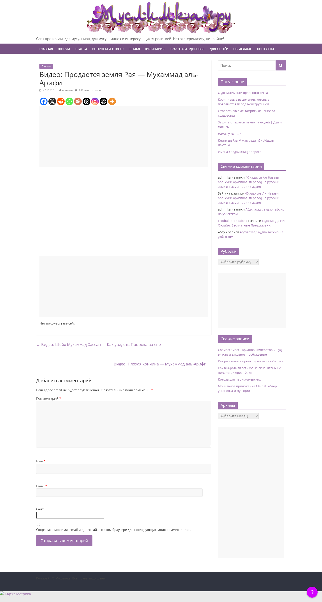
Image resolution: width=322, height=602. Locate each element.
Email (41, 486)
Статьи (81, 49)
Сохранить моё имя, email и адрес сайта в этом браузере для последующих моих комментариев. (113, 529)
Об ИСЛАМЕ (242, 49)
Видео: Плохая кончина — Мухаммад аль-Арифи (162, 364)
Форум (64, 49)
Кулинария (155, 49)
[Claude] (78, 101)
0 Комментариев (89, 90)
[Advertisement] (123, 136)
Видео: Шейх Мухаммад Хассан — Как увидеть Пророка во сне (98, 344)
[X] (52, 101)
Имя (40, 461)
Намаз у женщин (230, 134)
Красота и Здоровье (187, 49)
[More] (112, 101)
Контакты (265, 49)
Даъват (46, 66)
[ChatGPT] (103, 101)
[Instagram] (95, 101)
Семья (134, 49)
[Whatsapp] (69, 101)
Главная (46, 49)
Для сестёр (219, 49)
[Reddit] (61, 101)
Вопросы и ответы (108, 49)
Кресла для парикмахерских (239, 379)
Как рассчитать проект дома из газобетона (250, 361)
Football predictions (232, 221)
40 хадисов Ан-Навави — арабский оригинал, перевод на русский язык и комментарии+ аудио (250, 182)
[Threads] (86, 101)
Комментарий (48, 398)
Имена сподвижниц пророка (239, 152)
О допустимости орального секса (243, 93)
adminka (67, 90)
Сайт (40, 509)
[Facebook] (44, 101)
